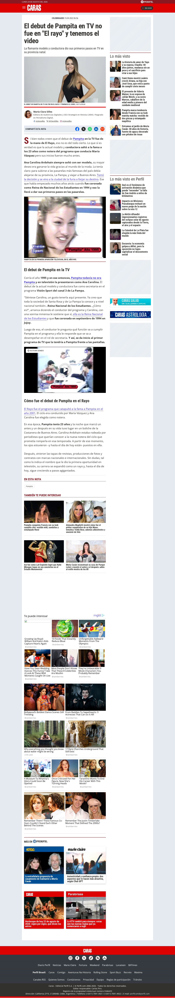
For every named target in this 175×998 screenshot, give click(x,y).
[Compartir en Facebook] (77, 129)
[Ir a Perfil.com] (147, 2)
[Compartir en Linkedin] (96, 129)
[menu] (24, 8)
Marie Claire (70, 965)
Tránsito (137, 979)
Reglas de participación (119, 979)
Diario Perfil (44, 965)
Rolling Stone (100, 972)
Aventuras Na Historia (79, 972)
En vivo (148, 8)
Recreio (128, 972)
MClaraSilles (53, 121)
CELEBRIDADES (58, 18)
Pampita (78, 138)
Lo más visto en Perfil (127, 179)
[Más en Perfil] (40, 842)
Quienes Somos (56, 979)
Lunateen (121, 965)
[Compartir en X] (83, 129)
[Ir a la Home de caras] (34, 10)
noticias (44, 850)
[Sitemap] (105, 958)
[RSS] (98, 958)
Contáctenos (73, 979)
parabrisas (86, 895)
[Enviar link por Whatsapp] (90, 129)
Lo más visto (120, 56)
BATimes (132, 965)
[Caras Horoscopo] (130, 317)
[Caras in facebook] (77, 958)
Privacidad (88, 979)
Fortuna (83, 965)
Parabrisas (107, 965)
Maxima (138, 972)
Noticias (57, 965)
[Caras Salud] (130, 304)
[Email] (102, 129)
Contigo (61, 972)
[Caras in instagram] (70, 958)
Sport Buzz (115, 972)
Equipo (100, 979)
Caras (52, 972)
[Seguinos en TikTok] (91, 958)
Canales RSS (39, 979)
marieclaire (86, 850)
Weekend (94, 965)
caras (44, 895)
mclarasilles (40, 121)
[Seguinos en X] (84, 958)
